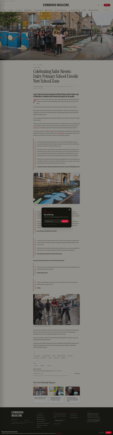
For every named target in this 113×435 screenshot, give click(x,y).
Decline (102, 432)
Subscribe (64, 221)
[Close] (69, 209)
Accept (108, 432)
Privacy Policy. (59, 433)
